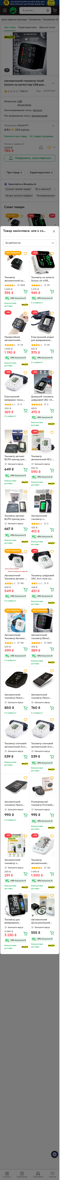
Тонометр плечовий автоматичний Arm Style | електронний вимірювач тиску (15, 746)
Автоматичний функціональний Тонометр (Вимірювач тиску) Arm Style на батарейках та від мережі (41, 922)
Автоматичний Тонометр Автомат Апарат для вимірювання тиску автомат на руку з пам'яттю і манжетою (16, 637)
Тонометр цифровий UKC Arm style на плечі (42, 578)
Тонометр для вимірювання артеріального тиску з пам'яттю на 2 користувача (15, 922)
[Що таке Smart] (25, 304)
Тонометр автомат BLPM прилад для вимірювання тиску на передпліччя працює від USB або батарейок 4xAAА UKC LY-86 (15, 518)
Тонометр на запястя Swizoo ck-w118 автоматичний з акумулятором (42, 279)
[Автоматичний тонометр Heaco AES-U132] (16, 680)
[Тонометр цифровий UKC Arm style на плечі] (43, 561)
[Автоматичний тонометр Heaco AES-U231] (16, 787)
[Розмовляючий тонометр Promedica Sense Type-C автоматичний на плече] (43, 787)
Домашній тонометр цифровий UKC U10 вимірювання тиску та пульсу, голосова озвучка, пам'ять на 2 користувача (43, 399)
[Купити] (25, 291)
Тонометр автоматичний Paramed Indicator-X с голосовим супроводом (42, 862)
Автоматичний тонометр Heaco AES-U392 (40, 697)
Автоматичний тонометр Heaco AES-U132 (13, 697)
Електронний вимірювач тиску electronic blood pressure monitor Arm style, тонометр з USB (15, 399)
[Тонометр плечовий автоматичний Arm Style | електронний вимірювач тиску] (16, 729)
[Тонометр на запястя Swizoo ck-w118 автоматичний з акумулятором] (43, 263)
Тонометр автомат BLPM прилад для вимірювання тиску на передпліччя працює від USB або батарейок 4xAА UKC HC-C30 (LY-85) (15, 458)
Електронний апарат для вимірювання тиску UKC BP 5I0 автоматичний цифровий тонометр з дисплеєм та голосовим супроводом (42, 339)
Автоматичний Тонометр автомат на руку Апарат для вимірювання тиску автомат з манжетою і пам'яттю (16, 578)
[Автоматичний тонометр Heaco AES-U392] (43, 680)
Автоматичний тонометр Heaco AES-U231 (13, 804)
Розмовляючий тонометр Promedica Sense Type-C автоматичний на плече (42, 804)
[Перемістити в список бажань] (25, 253)
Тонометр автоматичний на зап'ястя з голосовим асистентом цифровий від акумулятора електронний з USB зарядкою (16, 279)
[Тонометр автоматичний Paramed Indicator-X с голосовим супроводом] (43, 845)
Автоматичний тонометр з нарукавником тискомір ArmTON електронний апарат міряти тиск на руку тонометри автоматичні (15, 862)
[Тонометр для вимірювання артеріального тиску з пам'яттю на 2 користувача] (16, 905)
